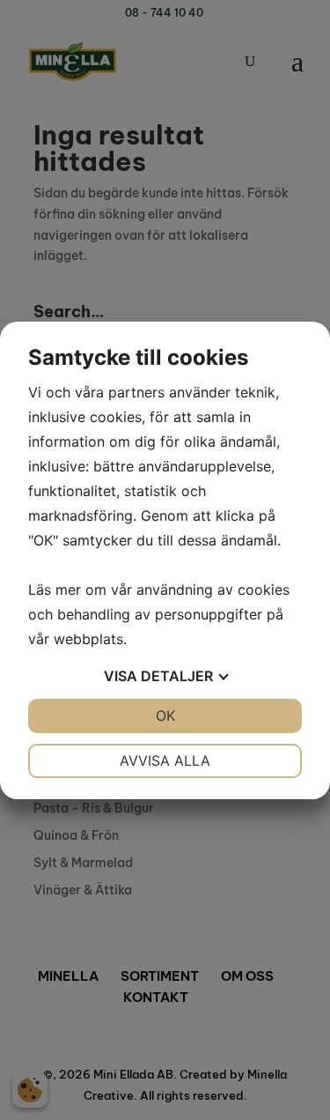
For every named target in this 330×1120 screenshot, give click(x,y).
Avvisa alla (165, 760)
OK (165, 715)
